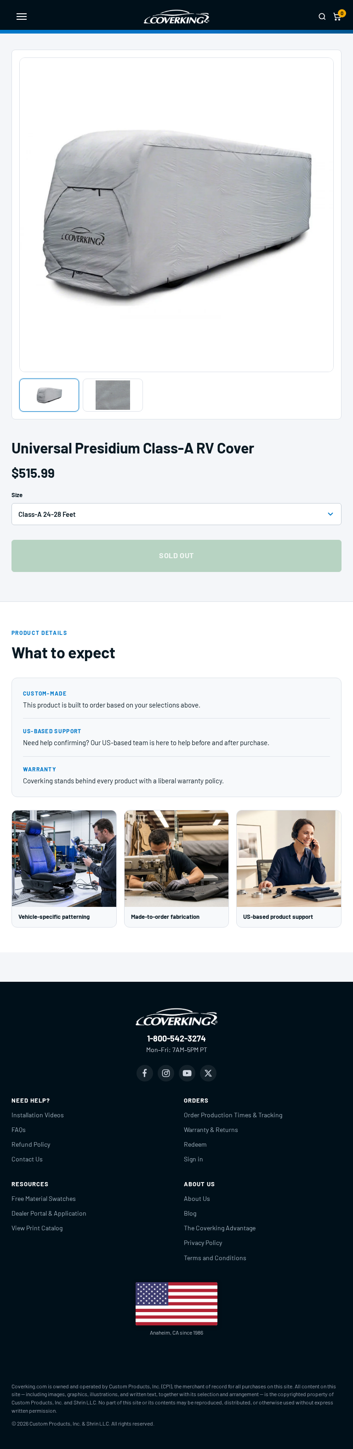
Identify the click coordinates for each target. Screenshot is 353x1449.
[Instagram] (166, 1073)
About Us (197, 1198)
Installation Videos (37, 1115)
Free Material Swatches (43, 1198)
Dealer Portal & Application (48, 1213)
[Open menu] (21, 16)
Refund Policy (30, 1144)
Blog (190, 1213)
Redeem (195, 1144)
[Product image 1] (49, 395)
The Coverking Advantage (220, 1228)
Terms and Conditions (215, 1258)
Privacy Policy (203, 1242)
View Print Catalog (37, 1228)
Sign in (193, 1159)
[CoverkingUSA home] (176, 16)
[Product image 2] (113, 395)
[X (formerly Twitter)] (208, 1073)
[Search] (322, 16)
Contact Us (27, 1159)
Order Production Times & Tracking (233, 1115)
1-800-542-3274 (176, 1038)
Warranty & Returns (211, 1129)
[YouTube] (187, 1073)
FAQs (18, 1129)
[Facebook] (145, 1073)
